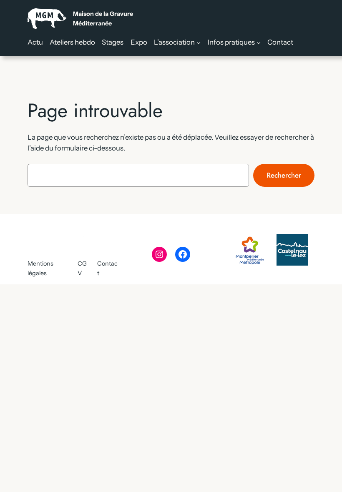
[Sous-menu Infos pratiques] (258, 42)
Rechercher (284, 175)
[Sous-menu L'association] (198, 42)
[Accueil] (80, 18)
